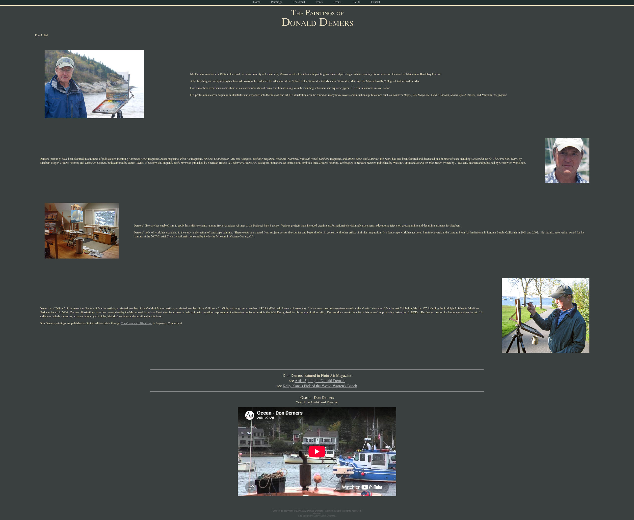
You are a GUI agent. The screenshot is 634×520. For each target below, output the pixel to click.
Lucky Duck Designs (324, 516)
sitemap (317, 513)
